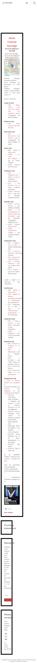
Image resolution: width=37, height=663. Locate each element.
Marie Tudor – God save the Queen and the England (14, 109)
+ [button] (6, 61)
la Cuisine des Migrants (12, 389)
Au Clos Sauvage (12, 54)
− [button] (6, 64)
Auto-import (8, 512)
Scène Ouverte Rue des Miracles (14, 126)
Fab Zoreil (13, 226)
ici (5, 481)
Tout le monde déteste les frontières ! (12, 383)
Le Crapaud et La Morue (14, 346)
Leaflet (6, 74)
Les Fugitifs (14, 432)
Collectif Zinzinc (13, 259)
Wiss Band (13, 167)
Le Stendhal (7, 3)
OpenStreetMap (16, 74)
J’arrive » (16, 269)
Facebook (10, 649)
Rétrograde (11, 352)
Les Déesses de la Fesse (14, 185)
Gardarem (11, 333)
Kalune (10, 368)
